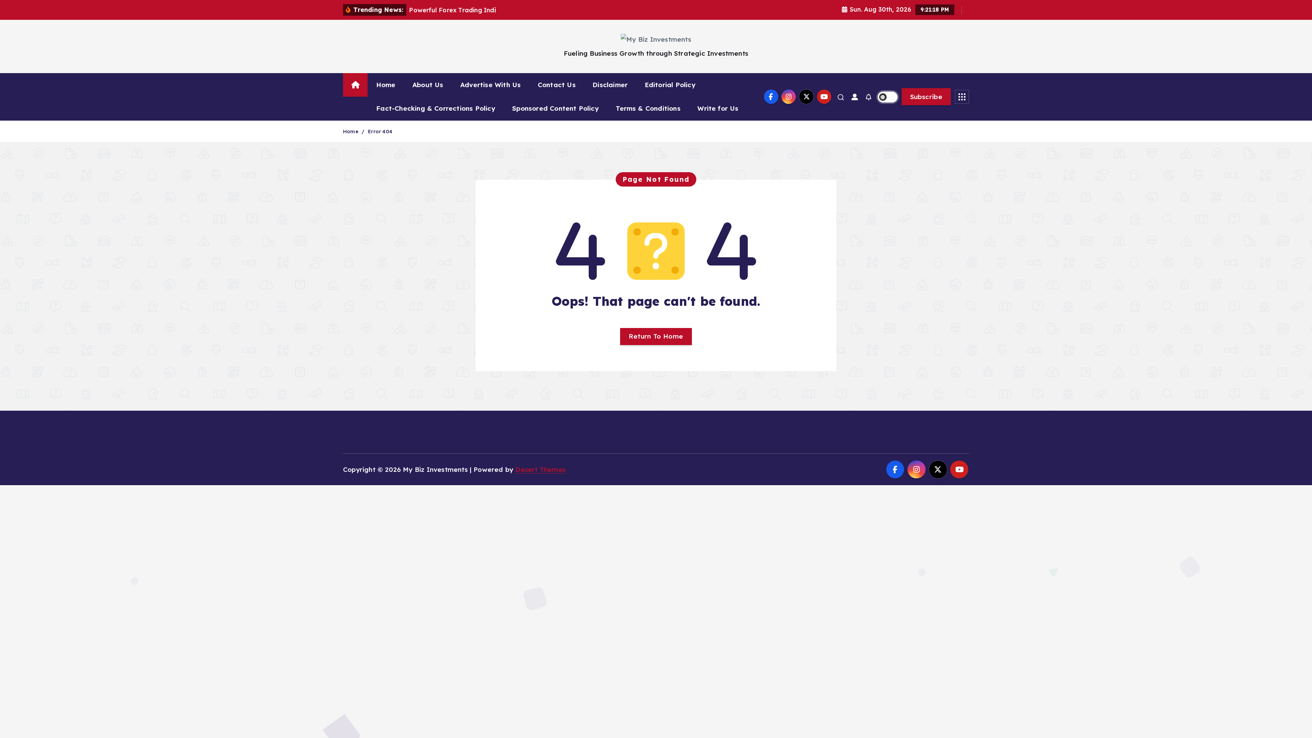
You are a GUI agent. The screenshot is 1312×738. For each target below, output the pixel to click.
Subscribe (926, 97)
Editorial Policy (670, 85)
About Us (427, 85)
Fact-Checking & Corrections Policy (435, 108)
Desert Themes (540, 469)
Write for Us (717, 108)
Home (386, 85)
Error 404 (380, 131)
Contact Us (557, 85)
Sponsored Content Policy (555, 108)
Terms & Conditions (648, 108)
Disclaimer (610, 85)
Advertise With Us (490, 85)
